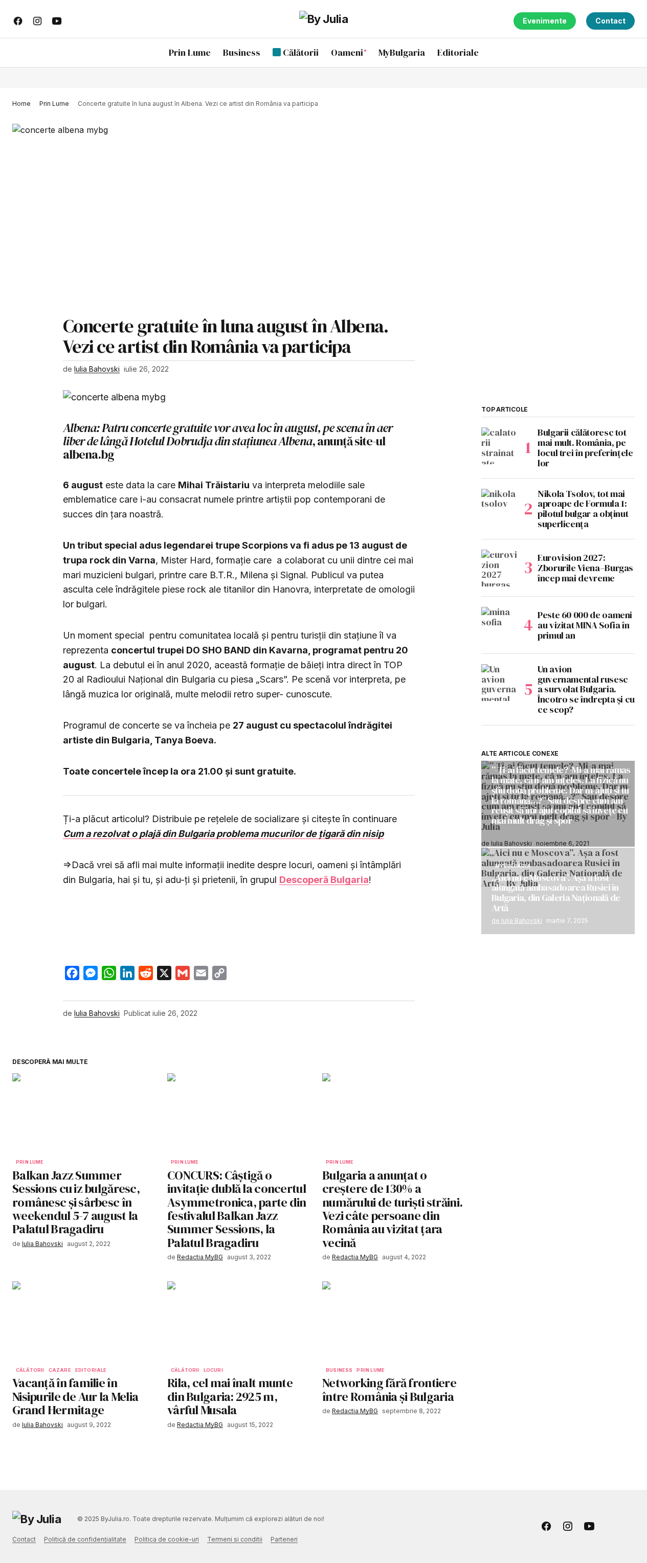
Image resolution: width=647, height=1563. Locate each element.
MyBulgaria (513, 865)
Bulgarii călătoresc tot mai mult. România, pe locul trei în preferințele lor (585, 447)
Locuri (213, 1370)
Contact (610, 20)
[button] (626, 52)
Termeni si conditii (234, 1539)
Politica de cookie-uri (167, 1539)
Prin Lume (54, 103)
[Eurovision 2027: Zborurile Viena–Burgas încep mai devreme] (499, 568)
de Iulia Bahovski (517, 920)
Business (339, 1370)
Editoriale (91, 1370)
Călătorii (30, 1370)
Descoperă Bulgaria (324, 879)
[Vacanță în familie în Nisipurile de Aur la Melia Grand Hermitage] (83, 1321)
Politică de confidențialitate (85, 1539)
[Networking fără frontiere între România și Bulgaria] (393, 1321)
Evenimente (545, 20)
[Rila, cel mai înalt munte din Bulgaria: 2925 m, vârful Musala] (238, 1321)
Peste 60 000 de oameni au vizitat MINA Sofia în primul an (585, 625)
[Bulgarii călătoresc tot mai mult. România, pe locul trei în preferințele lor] (499, 445)
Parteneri (284, 1539)
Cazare (60, 1370)
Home (21, 103)
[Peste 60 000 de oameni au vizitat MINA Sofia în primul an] (499, 625)
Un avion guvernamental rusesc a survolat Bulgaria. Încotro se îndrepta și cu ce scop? (586, 689)
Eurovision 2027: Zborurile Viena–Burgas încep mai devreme (585, 567)
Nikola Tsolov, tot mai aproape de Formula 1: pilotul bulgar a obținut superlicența (583, 509)
